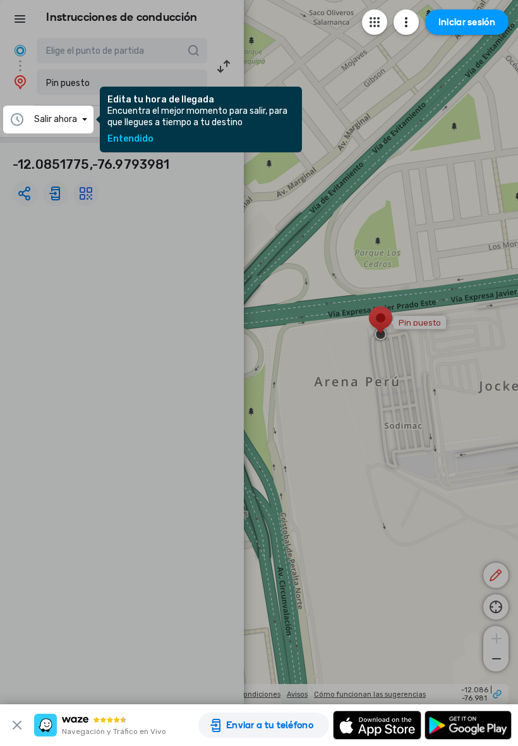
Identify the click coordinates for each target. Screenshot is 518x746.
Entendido (130, 139)
